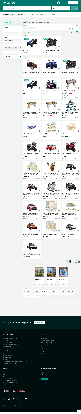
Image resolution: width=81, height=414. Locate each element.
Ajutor (42, 346)
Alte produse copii (27, 294)
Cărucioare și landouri (67, 294)
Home (6, 18)
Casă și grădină (7, 350)
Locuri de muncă (7, 342)
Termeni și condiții (7, 376)
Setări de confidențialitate (10, 382)
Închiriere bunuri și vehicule (10, 363)
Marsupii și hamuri (36, 296)
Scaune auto (26, 296)
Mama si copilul (12, 18)
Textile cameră (70, 291)
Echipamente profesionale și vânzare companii (15, 361)
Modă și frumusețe (8, 346)
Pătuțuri (62, 291)
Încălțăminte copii (45, 291)
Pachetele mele (45, 338)
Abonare (44, 379)
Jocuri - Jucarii (20, 18)
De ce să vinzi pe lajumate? (47, 340)
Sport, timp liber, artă (8, 353)
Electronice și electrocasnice (10, 344)
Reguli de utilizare (45, 348)
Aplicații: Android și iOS (47, 342)
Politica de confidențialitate (10, 380)
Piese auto (6, 348)
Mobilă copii (55, 291)
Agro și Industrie (7, 357)
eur (30, 32)
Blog (4, 373)
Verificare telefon (45, 344)
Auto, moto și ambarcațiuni (10, 338)
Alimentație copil (38, 294)
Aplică (12, 33)
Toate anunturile (76, 264)
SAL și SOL (6, 384)
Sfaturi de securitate (46, 350)
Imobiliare (5, 340)
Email (42, 372)
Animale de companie (8, 355)
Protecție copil (56, 294)
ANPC (4, 374)
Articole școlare (27, 291)
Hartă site (43, 353)
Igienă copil (47, 294)
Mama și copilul (7, 351)
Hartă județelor (45, 351)
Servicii (5, 359)
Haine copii (36, 291)
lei (28, 32)
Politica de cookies (8, 378)
